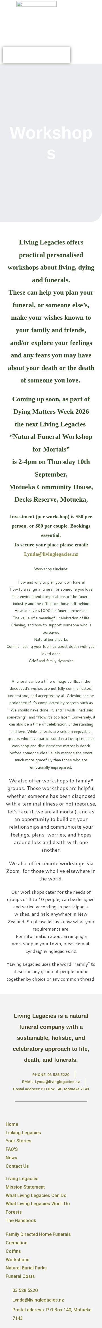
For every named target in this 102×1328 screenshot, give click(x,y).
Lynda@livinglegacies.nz (51, 554)
